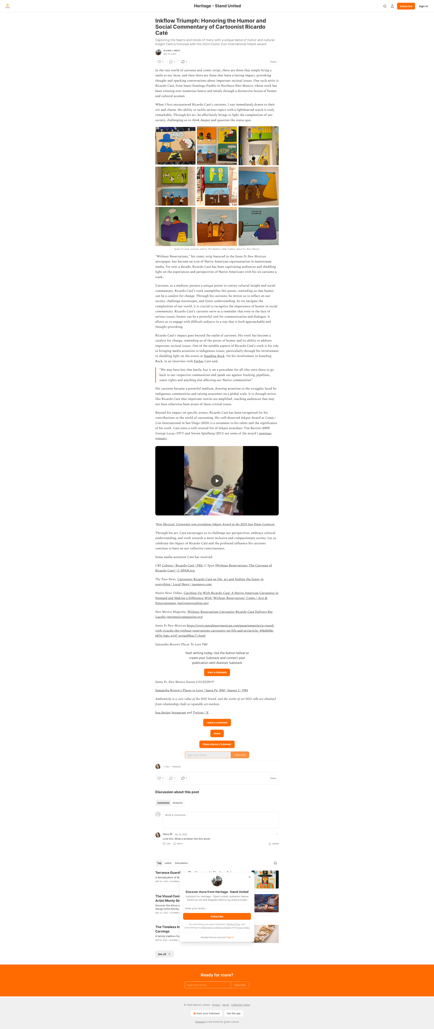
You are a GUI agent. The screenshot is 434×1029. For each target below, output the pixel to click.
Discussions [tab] (181, 863)
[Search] (384, 6)
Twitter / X (201, 712)
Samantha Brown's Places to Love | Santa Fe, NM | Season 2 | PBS (201, 690)
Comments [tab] (163, 802)
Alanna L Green (171, 50)
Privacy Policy (242, 927)
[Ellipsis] (277, 834)
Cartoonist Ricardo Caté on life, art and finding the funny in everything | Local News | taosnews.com (209, 582)
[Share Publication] (392, 6)
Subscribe (406, 6)
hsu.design (163, 712)
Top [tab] (159, 863)
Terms (225, 1004)
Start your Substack (208, 1013)
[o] (217, 481)
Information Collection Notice (216, 927)
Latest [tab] (168, 863)
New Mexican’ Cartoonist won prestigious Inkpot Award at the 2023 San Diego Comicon (215, 524)
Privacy (216, 1004)
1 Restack (176, 766)
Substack (200, 1021)
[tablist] (170, 802)
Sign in (423, 6)
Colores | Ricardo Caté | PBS (182, 565)
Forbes (198, 361)
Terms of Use (233, 924)
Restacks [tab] (178, 802)
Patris (166, 834)
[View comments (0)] (187, 944)
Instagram (178, 712)
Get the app (234, 1013)
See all (162, 954)
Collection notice (240, 1004)
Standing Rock (214, 356)
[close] (249, 877)
